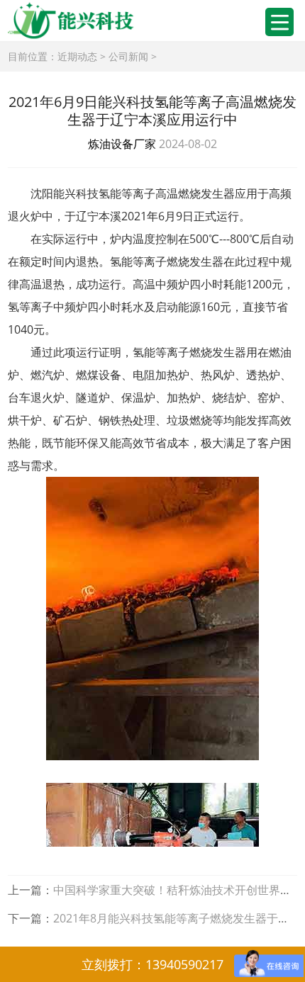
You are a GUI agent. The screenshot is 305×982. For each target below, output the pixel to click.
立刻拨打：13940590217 (152, 964)
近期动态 (77, 56)
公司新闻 (128, 56)
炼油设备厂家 (122, 144)
